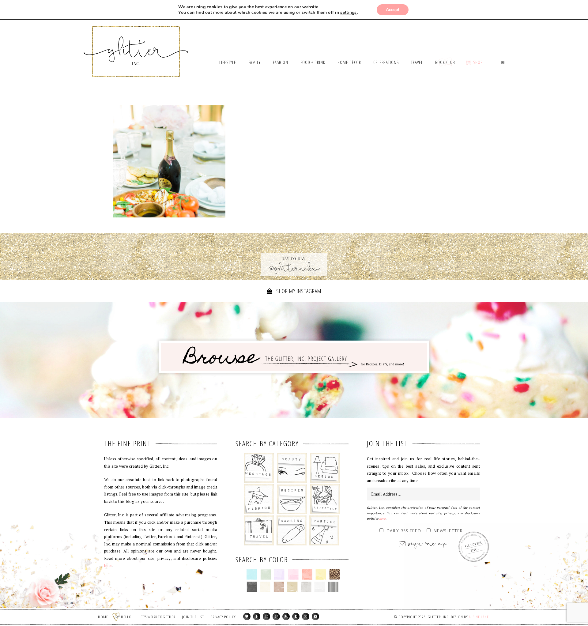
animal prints (334, 574)
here (108, 565)
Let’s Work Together (157, 617)
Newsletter (448, 531)
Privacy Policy (223, 617)
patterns (333, 587)
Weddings (259, 468)
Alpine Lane (479, 617)
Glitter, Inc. (136, 44)
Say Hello (123, 617)
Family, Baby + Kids (291, 530)
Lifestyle (325, 499)
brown (278, 587)
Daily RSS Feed (403, 531)
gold (292, 587)
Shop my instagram (298, 291)
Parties (324, 530)
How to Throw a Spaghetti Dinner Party (169, 161)
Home (103, 617)
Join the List (193, 617)
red (307, 574)
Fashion (259, 499)
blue (252, 574)
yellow (320, 574)
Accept (392, 10)
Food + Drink (292, 499)
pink (293, 574)
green (265, 574)
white (319, 587)
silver (306, 587)
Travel (259, 530)
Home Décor (325, 468)
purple (279, 574)
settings (348, 12)
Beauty (292, 468)
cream (265, 587)
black (252, 587)
